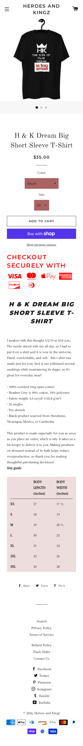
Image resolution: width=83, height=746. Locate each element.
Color (42, 173)
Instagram (44, 689)
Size (41, 194)
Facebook (44, 669)
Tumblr (44, 696)
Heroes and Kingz (41, 9)
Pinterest (44, 682)
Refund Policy (42, 645)
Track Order (41, 652)
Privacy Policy (41, 628)
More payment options (41, 244)
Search (42, 621)
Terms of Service (41, 635)
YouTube (44, 703)
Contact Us (41, 658)
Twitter (44, 676)
